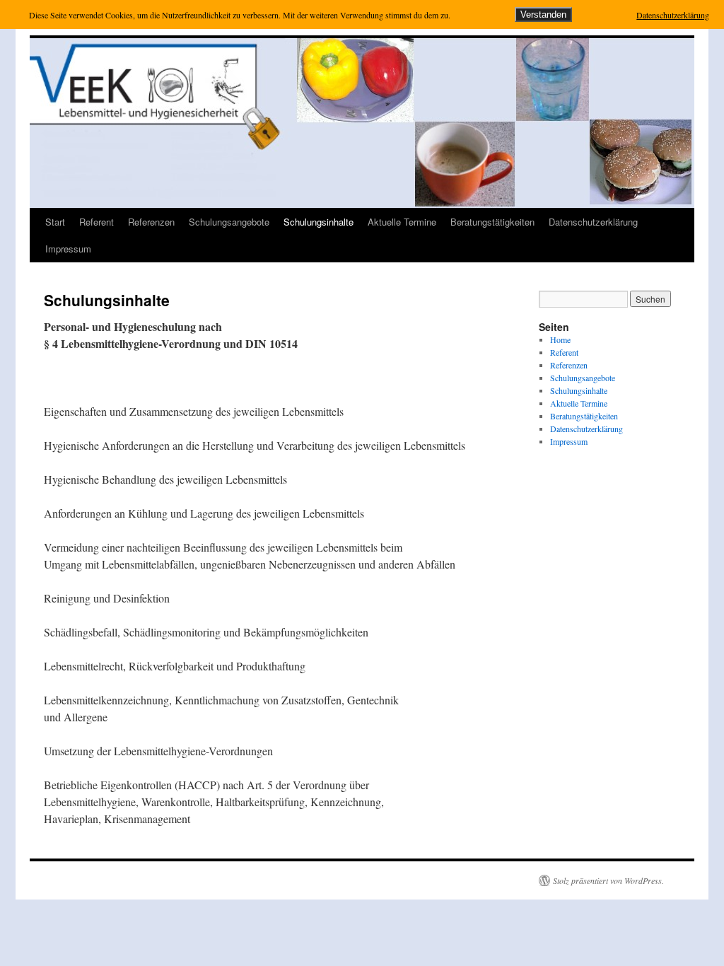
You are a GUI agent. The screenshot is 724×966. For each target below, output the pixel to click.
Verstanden (543, 14)
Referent (96, 221)
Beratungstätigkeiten (492, 221)
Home (560, 339)
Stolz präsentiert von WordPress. (608, 880)
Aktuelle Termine (402, 221)
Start (55, 221)
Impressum (68, 248)
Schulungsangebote (229, 221)
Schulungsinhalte (319, 221)
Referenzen (151, 221)
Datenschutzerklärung (593, 221)
